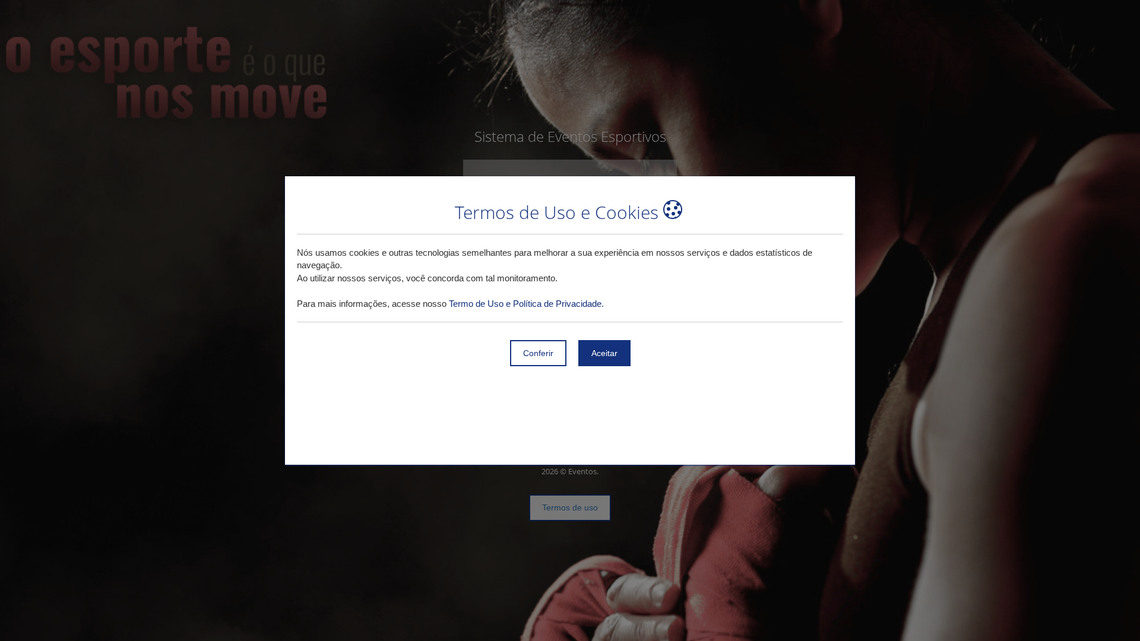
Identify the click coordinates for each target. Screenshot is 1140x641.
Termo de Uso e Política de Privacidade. (526, 304)
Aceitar (604, 353)
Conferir (538, 353)
